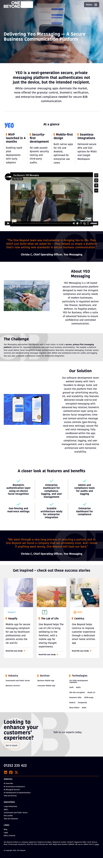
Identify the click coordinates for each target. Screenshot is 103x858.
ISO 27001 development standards (78, 681)
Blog (5, 829)
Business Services (13, 685)
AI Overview (8, 783)
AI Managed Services (12, 789)
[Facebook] (11, 772)
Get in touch (11, 745)
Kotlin (78, 687)
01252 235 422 (15, 765)
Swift (71, 687)
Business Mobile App (45, 680)
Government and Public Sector (18, 680)
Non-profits (8, 815)
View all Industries (11, 818)
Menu (89, 5)
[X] (16, 772)
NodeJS (72, 702)
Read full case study (14, 651)
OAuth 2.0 (91, 692)
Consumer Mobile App (46, 685)
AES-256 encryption (77, 692)
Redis (84, 707)
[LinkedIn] (5, 772)
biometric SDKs (75, 697)
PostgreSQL (82, 702)
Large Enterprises (10, 806)
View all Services (10, 795)
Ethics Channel (9, 835)
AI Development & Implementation (17, 792)
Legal (6, 832)
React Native (74, 707)
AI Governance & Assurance (14, 786)
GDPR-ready (88, 697)
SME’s (6, 809)
